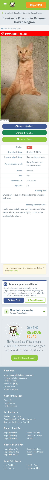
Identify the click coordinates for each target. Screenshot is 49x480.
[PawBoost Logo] (12, 4)
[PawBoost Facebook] (13, 383)
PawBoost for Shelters (13, 416)
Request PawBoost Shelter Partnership (20, 419)
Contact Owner (25, 139)
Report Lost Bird (33, 432)
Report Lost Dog (10, 435)
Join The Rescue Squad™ (24, 357)
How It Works (9, 403)
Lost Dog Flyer (10, 468)
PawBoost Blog (10, 380)
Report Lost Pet (10, 432)
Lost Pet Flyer (9, 465)
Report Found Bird (34, 449)
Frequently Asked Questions (15, 378)
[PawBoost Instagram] (17, 383)
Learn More (13, 270)
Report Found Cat (11, 454)
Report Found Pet (11, 449)
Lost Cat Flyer (32, 465)
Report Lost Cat (10, 438)
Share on (20, 132)
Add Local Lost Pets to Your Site (17, 422)
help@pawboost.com (24, 375)
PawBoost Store (10, 405)
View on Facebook (26, 126)
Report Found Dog (11, 451)
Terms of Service (11, 389)
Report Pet (36, 5)
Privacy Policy (9, 386)
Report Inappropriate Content (12, 29)
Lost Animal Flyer (33, 468)
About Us (8, 400)
